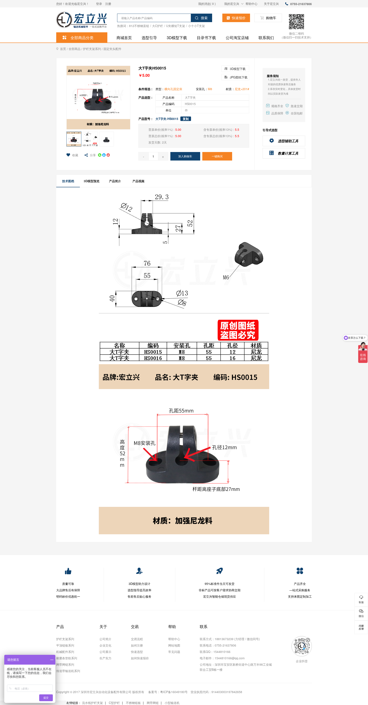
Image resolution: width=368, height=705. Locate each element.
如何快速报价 (140, 658)
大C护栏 (157, 25)
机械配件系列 (65, 652)
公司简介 (105, 639)
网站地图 (174, 645)
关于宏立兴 (271, 3)
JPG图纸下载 (238, 77)
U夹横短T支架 (175, 25)
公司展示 (105, 652)
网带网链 (153, 703)
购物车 (271, 17)
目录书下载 (206, 37)
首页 (64, 49)
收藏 (75, 155)
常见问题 (174, 652)
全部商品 (76, 49)
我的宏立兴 (231, 3)
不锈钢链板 (133, 703)
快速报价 (239, 17)
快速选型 (137, 652)
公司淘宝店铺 (237, 37)
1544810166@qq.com (230, 658)
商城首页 (124, 37)
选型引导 (149, 37)
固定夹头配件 (112, 49)
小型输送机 (172, 703)
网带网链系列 (65, 664)
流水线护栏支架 (92, 703)
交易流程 (137, 639)
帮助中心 (251, 3)
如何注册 (137, 645)
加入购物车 (185, 156)
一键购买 (217, 156)
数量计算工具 (288, 153)
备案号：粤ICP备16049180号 (168, 692)
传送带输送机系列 (68, 671)
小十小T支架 (196, 25)
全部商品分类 (81, 37)
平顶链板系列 (65, 645)
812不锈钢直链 (139, 25)
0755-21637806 (301, 3)
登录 (99, 3)
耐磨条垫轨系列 (66, 658)
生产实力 (105, 658)
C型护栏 (114, 703)
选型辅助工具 (288, 140)
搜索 (204, 17)
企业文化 (105, 645)
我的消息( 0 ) (207, 3)
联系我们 (266, 37)
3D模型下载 (177, 37)
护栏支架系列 (93, 49)
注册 (108, 3)
